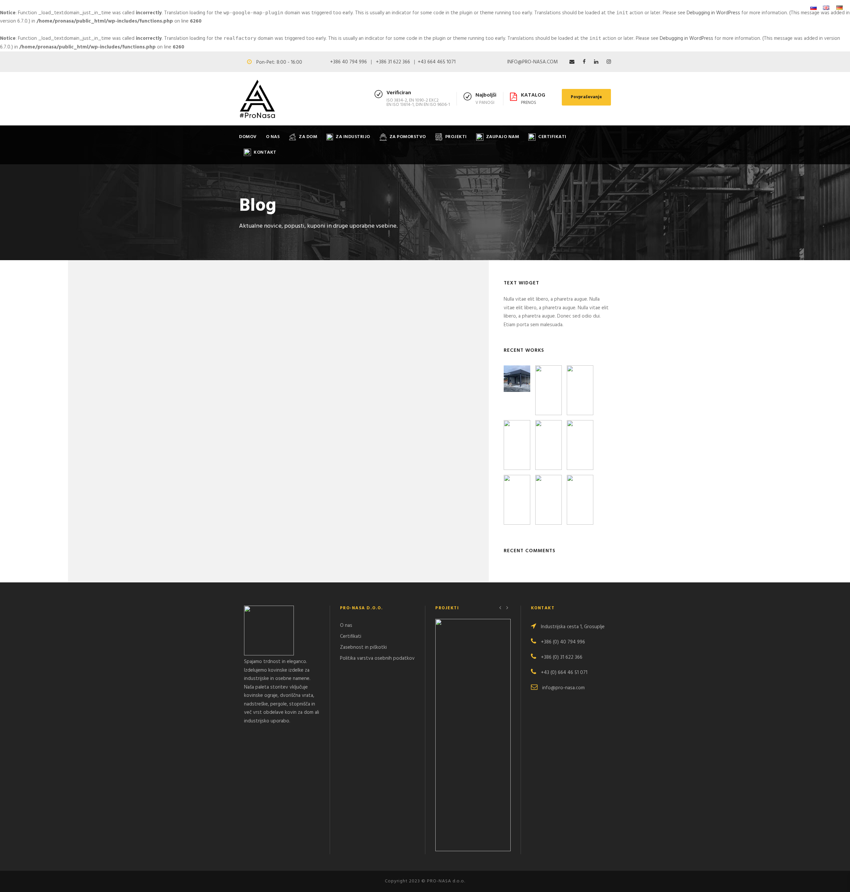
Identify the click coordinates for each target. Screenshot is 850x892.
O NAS (273, 137)
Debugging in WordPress (713, 13)
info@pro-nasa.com (563, 688)
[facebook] (584, 62)
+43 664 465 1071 (437, 62)
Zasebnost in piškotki (363, 647)
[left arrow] (500, 607)
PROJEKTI (456, 137)
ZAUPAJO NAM (502, 137)
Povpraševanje (586, 97)
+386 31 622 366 (393, 62)
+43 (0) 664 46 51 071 (564, 672)
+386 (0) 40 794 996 (563, 642)
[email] (571, 62)
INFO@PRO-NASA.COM (532, 62)
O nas (346, 625)
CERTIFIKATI (552, 137)
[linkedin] (596, 62)
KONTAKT (265, 152)
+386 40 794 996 (348, 62)
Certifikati (350, 636)
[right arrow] (507, 607)
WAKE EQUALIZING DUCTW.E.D (473, 743)
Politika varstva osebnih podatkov (377, 658)
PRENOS (528, 102)
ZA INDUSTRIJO (353, 137)
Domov (248, 137)
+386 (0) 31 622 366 (561, 657)
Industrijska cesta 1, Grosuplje (573, 627)
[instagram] (609, 62)
